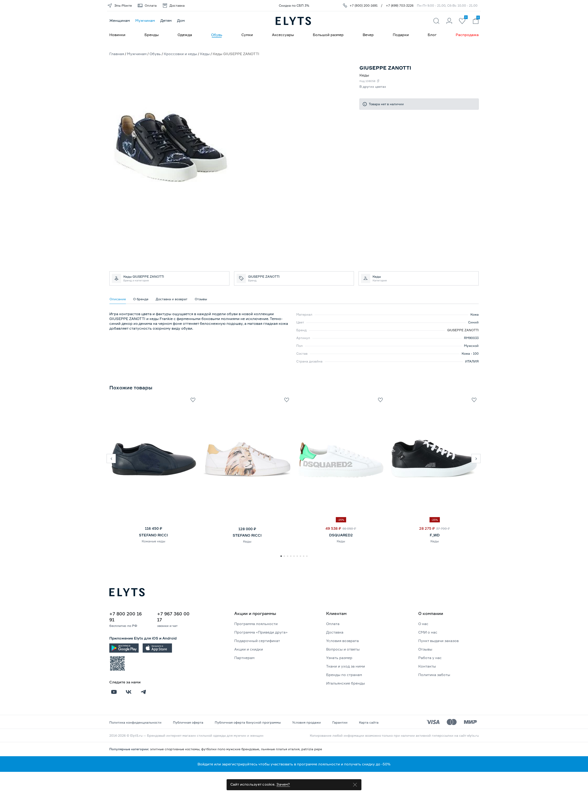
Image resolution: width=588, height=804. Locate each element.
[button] (111, 458)
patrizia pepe (311, 749)
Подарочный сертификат (257, 640)
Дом (181, 20)
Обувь (216, 34)
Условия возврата (342, 640)
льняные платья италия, (281, 749)
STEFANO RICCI (153, 535)
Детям (166, 20)
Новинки (117, 34)
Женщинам (119, 20)
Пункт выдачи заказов (438, 640)
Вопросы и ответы (343, 649)
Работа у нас (430, 657)
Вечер (368, 34)
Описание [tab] (118, 299)
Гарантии (340, 722)
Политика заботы (434, 674)
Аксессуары (283, 34)
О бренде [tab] (140, 299)
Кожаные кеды (153, 541)
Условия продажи (306, 722)
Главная (116, 53)
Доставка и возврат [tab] (171, 299)
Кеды (247, 541)
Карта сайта (369, 722)
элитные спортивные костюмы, (175, 749)
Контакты (427, 666)
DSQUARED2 (341, 535)
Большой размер (328, 34)
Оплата (332, 623)
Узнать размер (339, 657)
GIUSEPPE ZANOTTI (463, 330)
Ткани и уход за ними (345, 666)
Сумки (247, 34)
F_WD (435, 535)
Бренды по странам (344, 674)
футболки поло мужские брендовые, (231, 749)
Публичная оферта (188, 722)
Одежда (185, 34)
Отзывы (425, 649)
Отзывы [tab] (201, 299)
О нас (423, 623)
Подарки (401, 34)
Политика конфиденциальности (135, 722)
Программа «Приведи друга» (261, 632)
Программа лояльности (256, 623)
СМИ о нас (427, 632)
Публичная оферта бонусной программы (248, 722)
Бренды (151, 34)
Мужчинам (145, 20)
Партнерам (244, 657)
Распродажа (467, 34)
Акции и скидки (248, 649)
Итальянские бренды (345, 683)
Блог (432, 34)
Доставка (334, 632)
